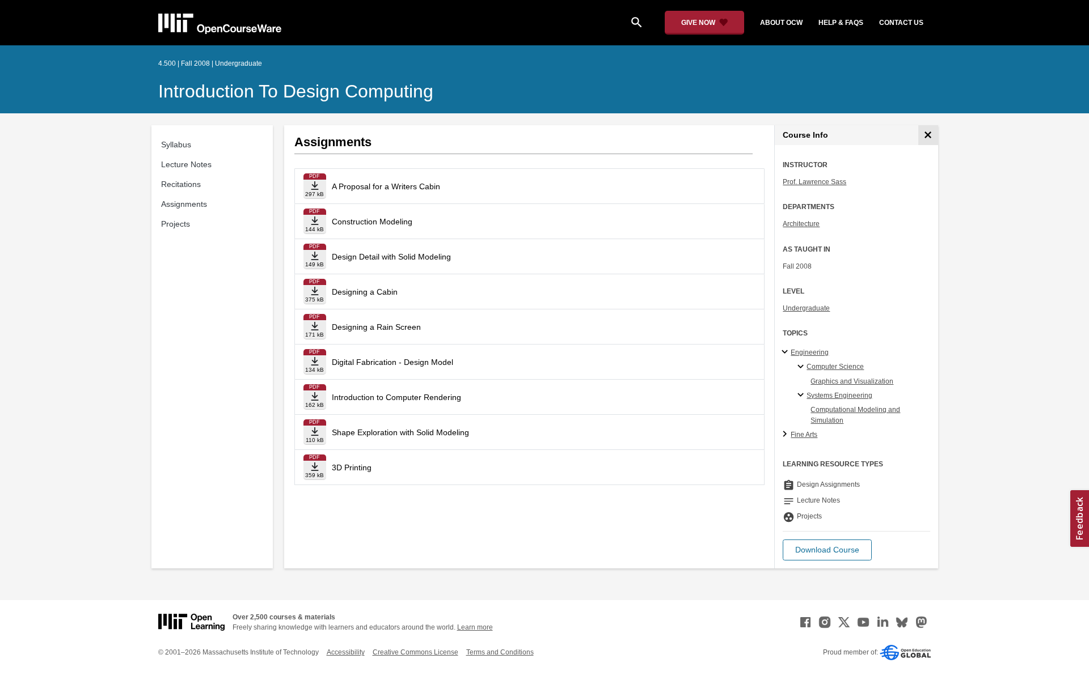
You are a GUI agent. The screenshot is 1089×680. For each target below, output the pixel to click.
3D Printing (352, 467)
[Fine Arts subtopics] (786, 434)
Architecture (801, 224)
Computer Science (835, 367)
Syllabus (176, 144)
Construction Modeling (372, 221)
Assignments (184, 204)
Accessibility (346, 652)
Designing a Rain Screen (376, 327)
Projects (175, 223)
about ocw (781, 23)
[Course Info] (928, 135)
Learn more (475, 627)
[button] (827, 549)
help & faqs (840, 23)
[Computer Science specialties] (802, 367)
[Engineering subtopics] (786, 352)
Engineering (810, 352)
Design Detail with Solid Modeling (391, 256)
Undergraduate (806, 308)
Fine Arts (804, 435)
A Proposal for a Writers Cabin (386, 186)
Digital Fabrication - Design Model (392, 362)
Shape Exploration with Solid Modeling (400, 432)
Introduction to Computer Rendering (396, 397)
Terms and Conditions (500, 652)
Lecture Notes (186, 164)
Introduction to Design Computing (295, 91)
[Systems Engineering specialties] (802, 395)
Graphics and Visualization (852, 381)
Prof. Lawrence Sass (814, 182)
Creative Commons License (415, 652)
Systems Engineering (839, 396)
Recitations (181, 184)
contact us (901, 23)
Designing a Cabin (365, 291)
